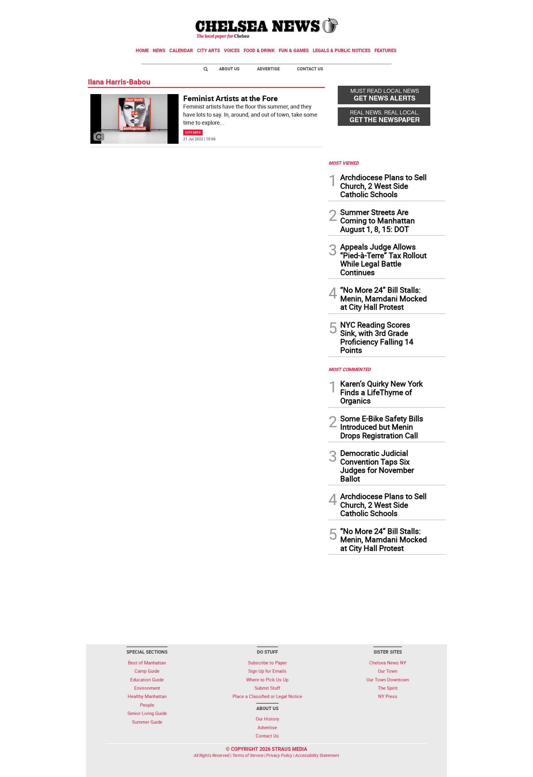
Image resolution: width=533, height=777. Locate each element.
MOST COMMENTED (349, 369)
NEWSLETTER (395, 7)
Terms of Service (247, 755)
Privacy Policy (279, 755)
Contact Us (310, 69)
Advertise (268, 69)
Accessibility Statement (317, 755)
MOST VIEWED (343, 163)
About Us (229, 69)
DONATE (430, 7)
